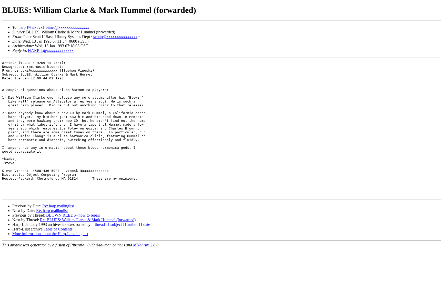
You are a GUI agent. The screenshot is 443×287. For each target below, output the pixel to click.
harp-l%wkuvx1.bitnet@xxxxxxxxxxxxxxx (53, 27)
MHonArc (141, 245)
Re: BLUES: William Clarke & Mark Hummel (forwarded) (88, 220)
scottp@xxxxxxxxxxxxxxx (115, 36)
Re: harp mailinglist (58, 206)
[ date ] (146, 224)
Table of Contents (58, 229)
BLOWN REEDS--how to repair (73, 215)
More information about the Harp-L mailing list (50, 234)
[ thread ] (100, 224)
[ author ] (132, 224)
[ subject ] (116, 224)
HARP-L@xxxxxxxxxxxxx (51, 50)
